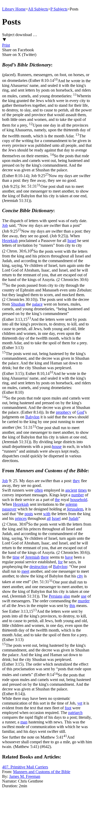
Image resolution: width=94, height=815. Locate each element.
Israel (71, 240)
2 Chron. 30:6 (46, 538)
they (76, 481)
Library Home (14, 9)
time (16, 557)
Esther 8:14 (46, 684)
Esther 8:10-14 (47, 128)
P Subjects (58, 9)
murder (84, 601)
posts (29, 514)
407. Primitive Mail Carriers (25, 767)
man (23, 722)
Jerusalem (75, 509)
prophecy (63, 412)
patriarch (75, 712)
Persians (55, 596)
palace (37, 304)
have (69, 557)
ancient (71, 490)
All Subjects (38, 9)
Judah (73, 518)
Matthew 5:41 (47, 742)
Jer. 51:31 (45, 193)
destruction (39, 566)
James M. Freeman (24, 776)
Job (5, 225)
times (82, 490)
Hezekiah (10, 240)
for (60, 562)
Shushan (18, 304)
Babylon (32, 417)
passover (9, 509)
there (45, 557)
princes (21, 518)
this (72, 605)
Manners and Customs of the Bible (41, 771)
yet (79, 703)
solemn (71, 504)
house (57, 446)
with (46, 514)
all (49, 518)
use (83, 596)
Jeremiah (32, 557)
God (80, 412)
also (66, 596)
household (78, 499)
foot (68, 708)
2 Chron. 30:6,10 (47, 275)
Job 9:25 (46, 180)
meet (25, 571)
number (77, 495)
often (38, 490)
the (57, 499)
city (80, 576)
